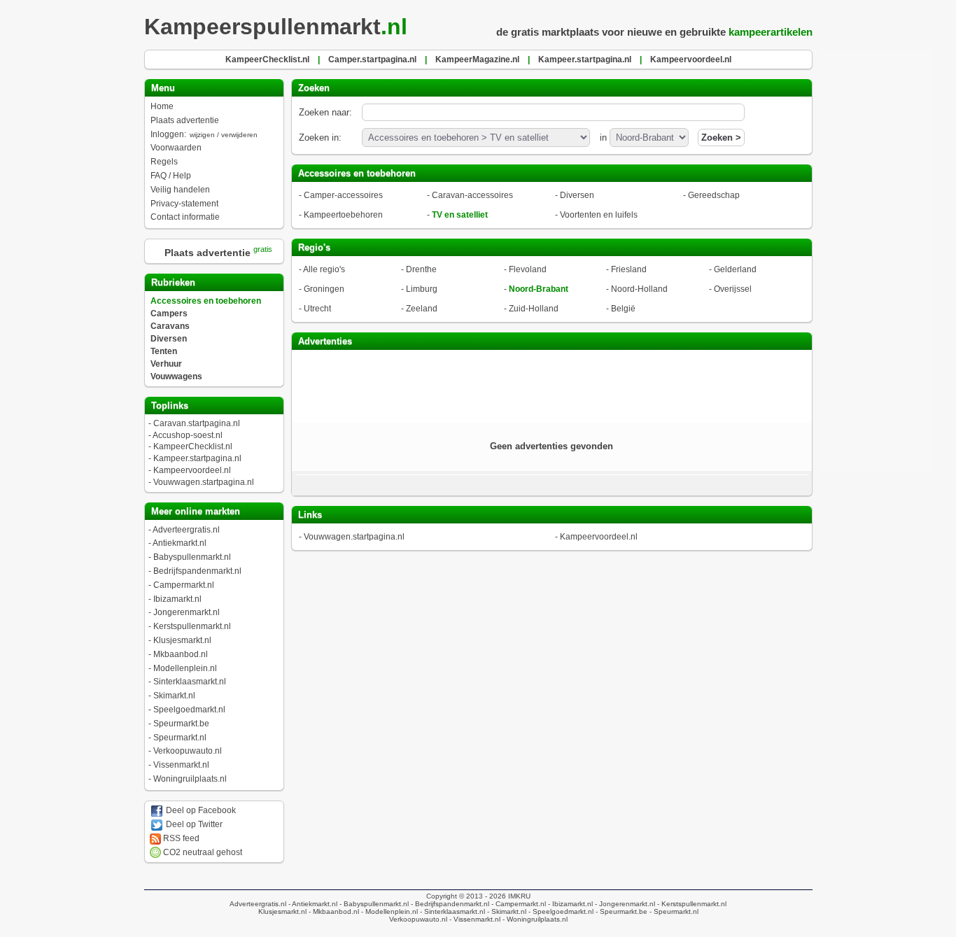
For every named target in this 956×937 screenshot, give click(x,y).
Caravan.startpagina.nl (196, 423)
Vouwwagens (176, 376)
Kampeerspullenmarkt (275, 26)
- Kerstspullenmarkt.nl (690, 904)
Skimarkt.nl (174, 695)
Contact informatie (185, 217)
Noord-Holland (639, 289)
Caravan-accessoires (472, 195)
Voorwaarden (176, 148)
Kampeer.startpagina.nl (197, 458)
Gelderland (735, 269)
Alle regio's (324, 269)
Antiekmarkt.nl (179, 543)
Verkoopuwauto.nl (187, 751)
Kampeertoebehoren (343, 215)
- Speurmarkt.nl (672, 911)
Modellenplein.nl (185, 668)
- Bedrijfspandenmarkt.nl (449, 904)
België (623, 308)
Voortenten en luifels (599, 215)
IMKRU (519, 896)
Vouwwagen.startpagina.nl (203, 482)
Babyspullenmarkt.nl (192, 557)
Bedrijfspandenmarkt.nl (197, 571)
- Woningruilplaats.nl (534, 919)
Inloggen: (204, 134)
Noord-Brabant (538, 289)
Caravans (170, 326)
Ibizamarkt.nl (177, 599)
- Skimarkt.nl (505, 911)
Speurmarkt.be (181, 723)
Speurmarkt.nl (179, 737)
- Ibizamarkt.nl (569, 904)
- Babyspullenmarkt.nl (373, 904)
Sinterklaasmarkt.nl (189, 681)
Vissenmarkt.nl (181, 765)
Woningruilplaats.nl (190, 779)
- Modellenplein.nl (388, 911)
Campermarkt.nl (183, 585)
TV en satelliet (460, 215)
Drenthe (421, 269)
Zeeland (421, 308)
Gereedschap (714, 195)
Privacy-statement (184, 204)
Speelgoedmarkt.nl (189, 709)
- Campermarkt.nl (517, 904)
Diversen (168, 339)
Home (162, 106)
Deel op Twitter (193, 824)
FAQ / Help (170, 176)
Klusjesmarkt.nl (182, 640)
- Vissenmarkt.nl (473, 919)
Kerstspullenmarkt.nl (192, 626)
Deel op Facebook (200, 810)
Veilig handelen (180, 190)
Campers (169, 313)
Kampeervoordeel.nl (192, 470)
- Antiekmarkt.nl (311, 904)
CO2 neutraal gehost (201, 852)
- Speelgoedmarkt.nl (559, 911)
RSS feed (180, 838)
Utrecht (317, 308)
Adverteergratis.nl (186, 530)
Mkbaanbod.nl (180, 654)
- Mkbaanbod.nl (333, 911)
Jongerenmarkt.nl (186, 612)
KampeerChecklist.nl (192, 446)
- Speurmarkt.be (620, 911)
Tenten (163, 351)
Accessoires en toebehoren (205, 301)
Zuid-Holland (533, 308)
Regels (164, 162)
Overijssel (733, 289)
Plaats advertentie (184, 120)
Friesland (629, 269)
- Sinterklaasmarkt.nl (451, 911)
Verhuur (166, 364)
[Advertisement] (551, 384)
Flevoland (528, 269)
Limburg (421, 289)
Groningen (324, 289)
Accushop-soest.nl (188, 435)
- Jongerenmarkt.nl (624, 904)
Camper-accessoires (343, 195)
